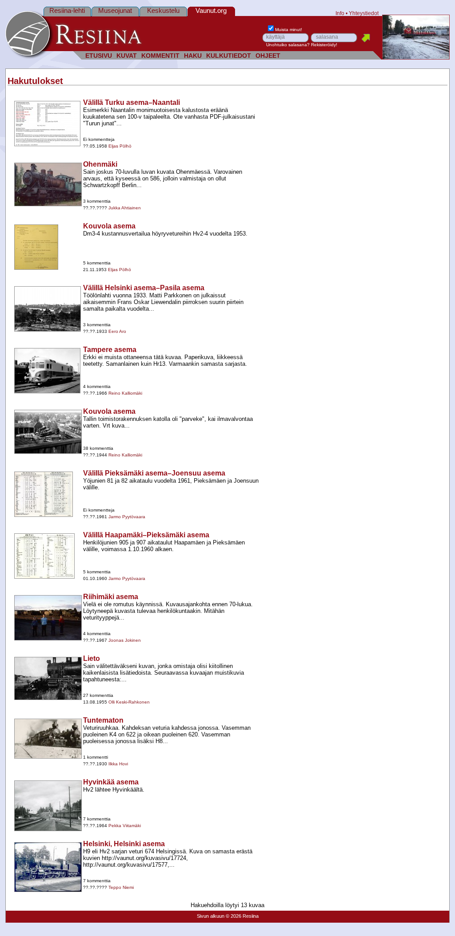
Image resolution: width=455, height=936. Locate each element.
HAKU (193, 55)
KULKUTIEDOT (228, 55)
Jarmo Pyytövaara (126, 516)
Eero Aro (117, 331)
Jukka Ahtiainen (124, 207)
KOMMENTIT (160, 55)
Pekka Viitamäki (124, 825)
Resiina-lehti (67, 10)
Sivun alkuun (210, 916)
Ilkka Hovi (118, 763)
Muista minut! (288, 29)
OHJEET (267, 55)
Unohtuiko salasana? (288, 44)
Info (339, 13)
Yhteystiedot (364, 13)
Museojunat (115, 10)
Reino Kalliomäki (125, 393)
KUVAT (126, 55)
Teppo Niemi (121, 887)
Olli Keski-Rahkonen (129, 702)
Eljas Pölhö (120, 146)
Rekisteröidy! (324, 44)
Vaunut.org (211, 10)
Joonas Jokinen (124, 640)
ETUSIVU (98, 55)
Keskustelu (163, 10)
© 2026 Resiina (242, 916)
